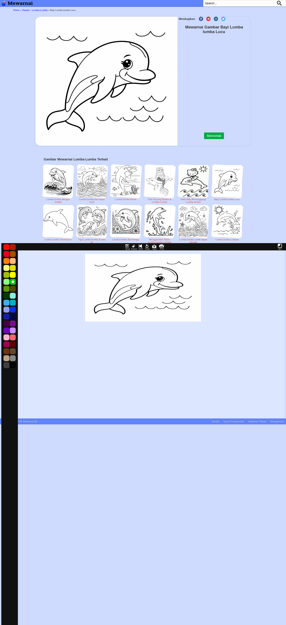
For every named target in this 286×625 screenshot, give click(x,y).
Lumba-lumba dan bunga (125, 239)
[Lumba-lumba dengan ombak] (58, 181)
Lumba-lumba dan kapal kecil (92, 200)
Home (16, 10)
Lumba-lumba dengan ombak (58, 200)
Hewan (25, 10)
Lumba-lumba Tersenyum (58, 239)
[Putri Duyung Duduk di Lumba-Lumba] (159, 181)
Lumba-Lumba (40, 10)
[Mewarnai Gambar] (16, 3)
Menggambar (277, 421)
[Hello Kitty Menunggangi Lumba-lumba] (193, 181)
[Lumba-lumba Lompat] (227, 221)
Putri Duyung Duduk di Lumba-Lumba (159, 200)
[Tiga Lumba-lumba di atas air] (92, 221)
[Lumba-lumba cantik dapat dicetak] (193, 221)
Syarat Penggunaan (233, 421)
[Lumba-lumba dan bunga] (126, 221)
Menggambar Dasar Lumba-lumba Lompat (159, 240)
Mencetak (214, 136)
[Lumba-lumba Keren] (126, 181)
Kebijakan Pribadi (257, 421)
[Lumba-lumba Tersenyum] (58, 221)
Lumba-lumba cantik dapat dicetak (193, 240)
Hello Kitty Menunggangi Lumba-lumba (193, 200)
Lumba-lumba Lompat (227, 239)
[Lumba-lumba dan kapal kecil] (92, 181)
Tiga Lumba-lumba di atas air (92, 240)
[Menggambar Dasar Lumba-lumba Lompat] (159, 221)
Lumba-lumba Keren (125, 199)
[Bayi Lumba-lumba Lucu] (227, 181)
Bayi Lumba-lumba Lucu (227, 199)
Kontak (215, 421)
